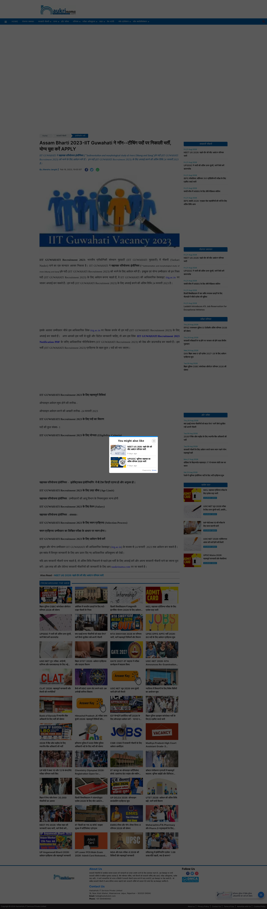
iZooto (154, 470)
